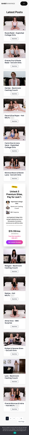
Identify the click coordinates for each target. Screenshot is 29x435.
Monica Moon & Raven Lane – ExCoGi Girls (14, 174)
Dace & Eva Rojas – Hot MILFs (14, 116)
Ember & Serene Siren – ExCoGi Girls (14, 349)
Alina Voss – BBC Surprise (12, 322)
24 (21, 418)
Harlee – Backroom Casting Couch (13, 89)
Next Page (21, 421)
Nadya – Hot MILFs (10, 294)
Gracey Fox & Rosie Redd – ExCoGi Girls (13, 61)
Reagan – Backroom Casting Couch (13, 267)
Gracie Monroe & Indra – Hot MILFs (14, 404)
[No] (27, 430)
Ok (15, 432)
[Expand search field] (24, 3)
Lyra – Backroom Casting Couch (12, 377)
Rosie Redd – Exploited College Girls (14, 34)
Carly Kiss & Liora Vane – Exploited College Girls (12, 145)
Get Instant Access (14, 242)
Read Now (15, 39)
